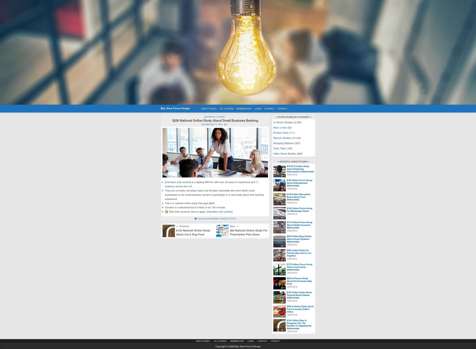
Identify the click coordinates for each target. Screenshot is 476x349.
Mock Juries (280, 127)
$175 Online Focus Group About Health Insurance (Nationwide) (299, 225)
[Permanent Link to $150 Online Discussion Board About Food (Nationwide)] (279, 199)
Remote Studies (216, 117)
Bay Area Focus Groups (175, 108)
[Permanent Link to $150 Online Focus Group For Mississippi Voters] (279, 213)
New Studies (209, 108)
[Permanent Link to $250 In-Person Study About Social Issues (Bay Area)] (279, 283)
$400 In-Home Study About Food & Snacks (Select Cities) (300, 309)
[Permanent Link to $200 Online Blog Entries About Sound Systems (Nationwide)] (279, 241)
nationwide (212, 219)
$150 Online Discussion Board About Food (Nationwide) (298, 197)
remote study (228, 219)
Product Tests (280, 132)
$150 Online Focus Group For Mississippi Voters (299, 210)
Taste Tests (279, 148)
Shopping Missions (283, 143)
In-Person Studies (283, 122)
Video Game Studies (284, 153)
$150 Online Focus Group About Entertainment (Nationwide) (299, 183)
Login (258, 108)
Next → (234, 226)
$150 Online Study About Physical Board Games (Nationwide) (299, 295)
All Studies (227, 108)
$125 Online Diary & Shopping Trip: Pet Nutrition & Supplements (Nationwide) (299, 324)
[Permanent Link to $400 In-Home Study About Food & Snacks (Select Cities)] (279, 311)
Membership (244, 108)
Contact (269, 108)
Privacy (282, 108)
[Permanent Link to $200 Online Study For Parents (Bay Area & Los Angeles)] (279, 255)
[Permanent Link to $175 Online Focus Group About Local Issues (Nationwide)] (279, 269)
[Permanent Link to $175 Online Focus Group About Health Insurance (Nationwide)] (279, 227)
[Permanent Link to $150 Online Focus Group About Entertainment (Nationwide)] (279, 185)
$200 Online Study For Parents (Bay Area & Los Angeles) (299, 253)
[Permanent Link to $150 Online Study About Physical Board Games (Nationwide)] (279, 297)
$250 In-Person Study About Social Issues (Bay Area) (299, 281)
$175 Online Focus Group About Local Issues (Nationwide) (299, 267)
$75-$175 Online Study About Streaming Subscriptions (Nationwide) (300, 169)
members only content (178, 182)
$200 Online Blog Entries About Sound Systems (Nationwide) (299, 239)
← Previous (182, 226)
